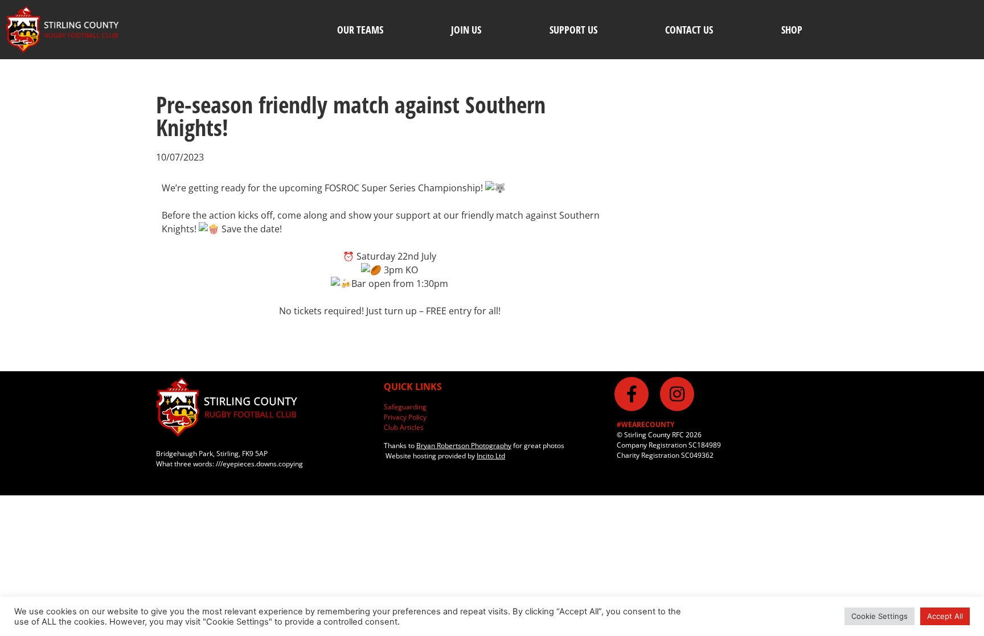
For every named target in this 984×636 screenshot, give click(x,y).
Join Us (466, 29)
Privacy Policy (405, 417)
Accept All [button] (945, 616)
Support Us (573, 29)
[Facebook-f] (631, 394)
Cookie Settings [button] (879, 616)
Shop (791, 29)
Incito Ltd (491, 456)
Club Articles (404, 427)
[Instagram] (677, 394)
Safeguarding (405, 407)
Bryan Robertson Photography (463, 445)
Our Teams (360, 29)
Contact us (689, 29)
